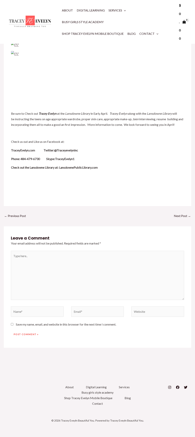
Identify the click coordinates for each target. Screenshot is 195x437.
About (67, 10)
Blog (131, 33)
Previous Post (15, 216)
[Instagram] (169, 387)
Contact (147, 33)
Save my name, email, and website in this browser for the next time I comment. (66, 324)
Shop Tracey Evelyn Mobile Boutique (93, 33)
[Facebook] (177, 387)
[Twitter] (185, 387)
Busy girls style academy (83, 22)
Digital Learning (91, 10)
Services (115, 10)
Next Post (182, 216)
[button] (124, 10)
